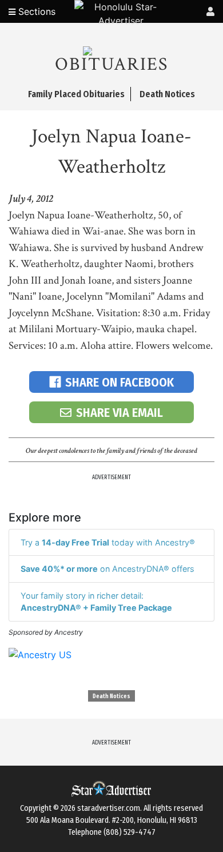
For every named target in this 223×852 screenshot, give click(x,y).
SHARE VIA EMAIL (119, 412)
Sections (35, 11)
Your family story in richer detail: (96, 602)
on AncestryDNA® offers (107, 569)
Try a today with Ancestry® (108, 542)
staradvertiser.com (108, 808)
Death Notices (111, 696)
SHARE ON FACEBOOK (119, 382)
